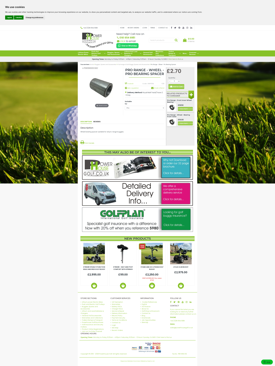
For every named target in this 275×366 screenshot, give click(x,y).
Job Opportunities (149, 320)
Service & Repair (118, 311)
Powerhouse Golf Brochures (92, 322)
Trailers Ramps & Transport (172, 53)
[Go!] (176, 40)
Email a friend (159, 88)
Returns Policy (117, 316)
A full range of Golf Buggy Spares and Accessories (133, 64)
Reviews (97, 121)
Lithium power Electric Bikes (83, 53)
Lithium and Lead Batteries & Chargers (130, 53)
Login (144, 28)
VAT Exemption (117, 302)
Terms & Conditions (119, 320)
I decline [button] (19, 17)
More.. (185, 53)
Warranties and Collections (160, 53)
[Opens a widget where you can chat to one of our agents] (267, 362)
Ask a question (133, 88)
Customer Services (192, 53)
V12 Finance (146, 306)
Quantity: (171, 78)
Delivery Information (119, 313)
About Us (145, 309)
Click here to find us (175, 59)
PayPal (144, 304)
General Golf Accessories (148, 53)
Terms (152, 28)
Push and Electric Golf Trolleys (96, 53)
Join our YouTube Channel (92, 331)
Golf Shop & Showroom (151, 311)
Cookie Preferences (149, 302)
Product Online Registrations (93, 329)
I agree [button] (9, 17)
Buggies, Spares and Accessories (113, 53)
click (122, 41)
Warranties (116, 304)
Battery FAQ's (117, 306)
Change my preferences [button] (34, 17)
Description (86, 121)
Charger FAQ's (117, 309)
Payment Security (118, 318)
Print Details (89, 143)
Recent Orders (133, 28)
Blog (143, 316)
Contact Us (163, 28)
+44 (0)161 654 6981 (177, 321)
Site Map (115, 328)
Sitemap (145, 322)
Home (122, 28)
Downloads (146, 318)
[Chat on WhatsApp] (127, 45)
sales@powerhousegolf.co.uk (181, 328)
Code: (144, 84)
